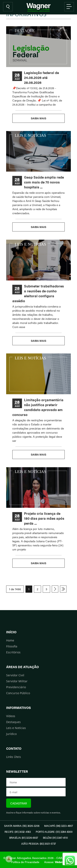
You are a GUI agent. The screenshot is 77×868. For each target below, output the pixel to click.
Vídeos (10, 716)
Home (10, 640)
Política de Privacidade (25, 862)
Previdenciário (16, 687)
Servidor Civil (15, 675)
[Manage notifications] (9, 859)
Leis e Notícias (16, 728)
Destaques (13, 722)
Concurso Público (18, 693)
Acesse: (55, 862)
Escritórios (13, 652)
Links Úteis (13, 757)
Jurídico (11, 734)
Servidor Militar (17, 681)
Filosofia (11, 646)
